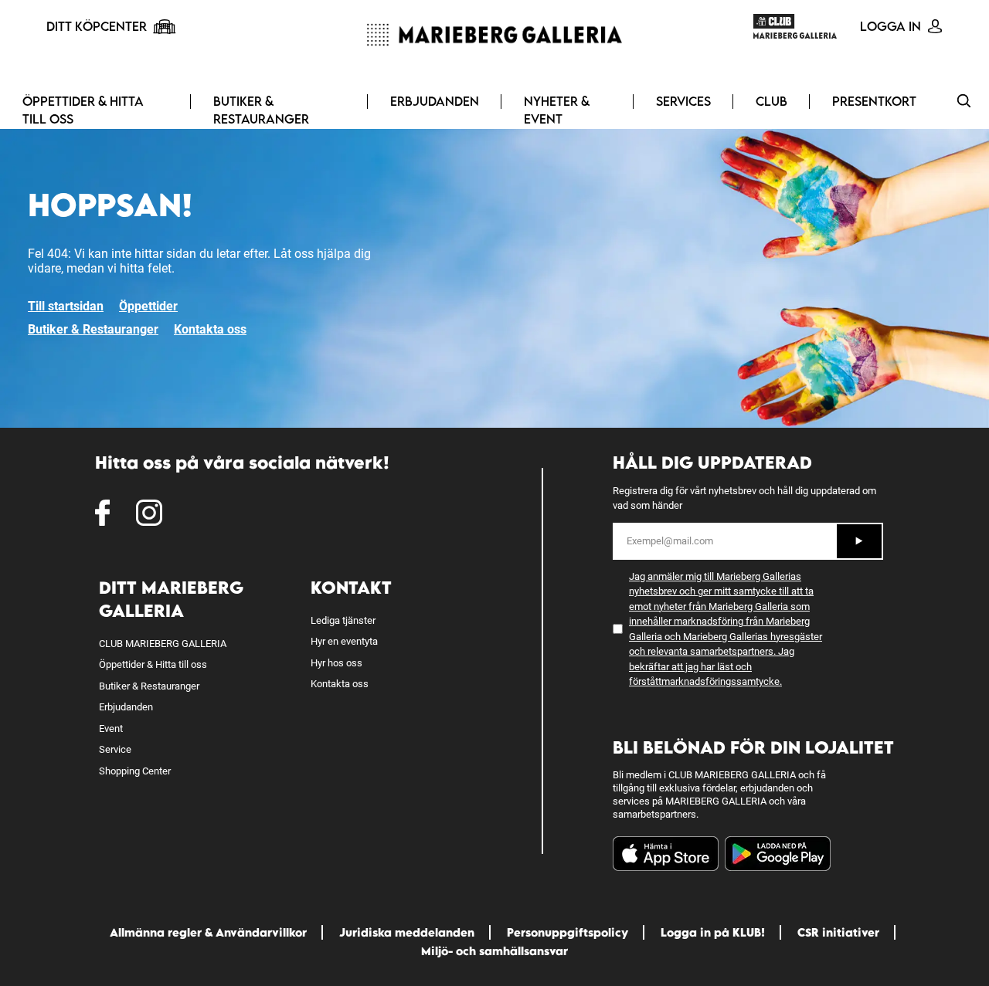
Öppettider (148, 306)
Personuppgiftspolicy (567, 932)
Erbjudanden (434, 101)
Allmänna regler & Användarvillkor (208, 932)
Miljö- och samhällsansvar (494, 950)
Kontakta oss (210, 329)
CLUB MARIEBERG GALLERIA (162, 643)
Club (771, 101)
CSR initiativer (838, 932)
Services (683, 101)
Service (115, 749)
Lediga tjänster (343, 620)
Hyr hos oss (336, 663)
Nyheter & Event (557, 110)
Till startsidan (66, 306)
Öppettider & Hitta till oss (83, 110)
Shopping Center (135, 771)
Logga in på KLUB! (713, 932)
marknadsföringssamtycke (720, 681)
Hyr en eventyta (344, 641)
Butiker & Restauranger (261, 110)
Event (111, 728)
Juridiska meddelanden (406, 932)
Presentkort (874, 101)
